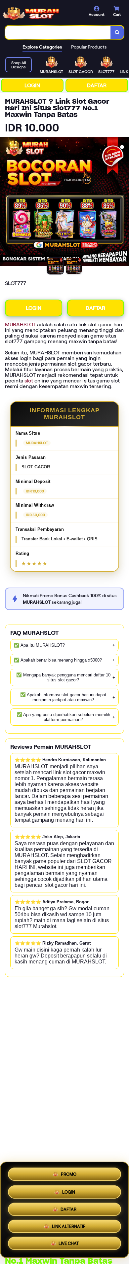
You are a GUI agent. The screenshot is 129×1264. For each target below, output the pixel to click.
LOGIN (32, 85)
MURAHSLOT (20, 324)
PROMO (68, 1172)
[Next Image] (123, 202)
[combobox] (58, 32)
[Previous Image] (5, 202)
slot (28, 380)
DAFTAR (97, 85)
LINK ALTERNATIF (68, 1227)
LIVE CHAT (69, 1245)
